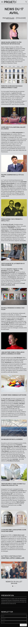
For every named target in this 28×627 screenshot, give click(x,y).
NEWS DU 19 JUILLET (14, 582)
